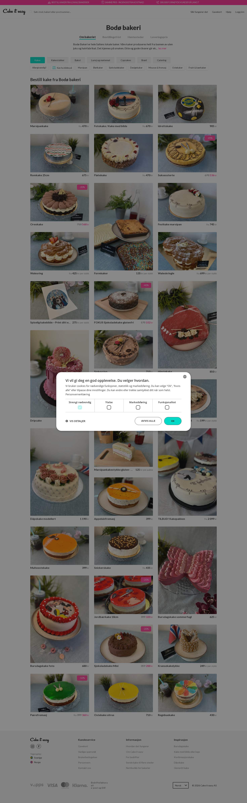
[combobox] (185, 376)
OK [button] (173, 421)
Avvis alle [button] (148, 420)
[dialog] (123, 401)
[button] (75, 421)
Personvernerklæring (78, 394)
